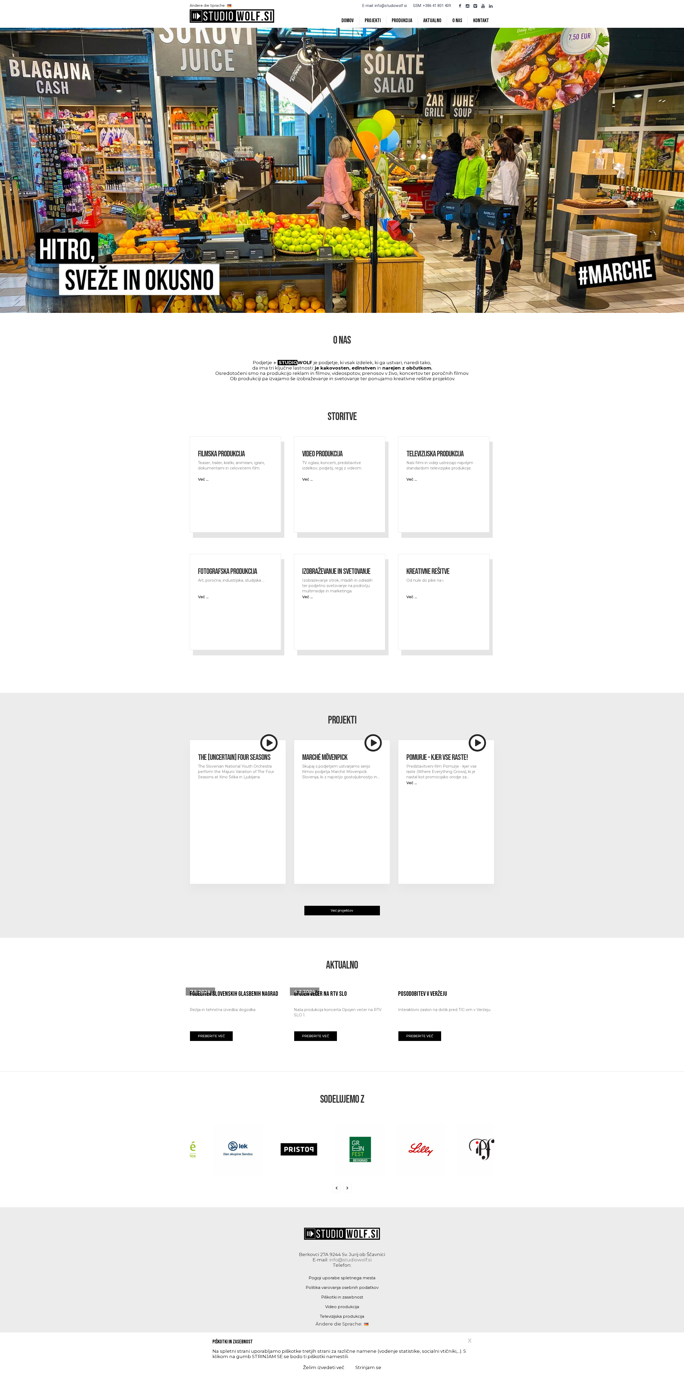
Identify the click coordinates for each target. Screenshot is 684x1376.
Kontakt (481, 20)
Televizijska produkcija (342, 1316)
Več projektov (342, 910)
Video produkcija (342, 1306)
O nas (457, 20)
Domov (347, 20)
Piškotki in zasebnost (342, 1297)
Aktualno (432, 20)
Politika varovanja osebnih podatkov (342, 1287)
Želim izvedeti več (323, 1367)
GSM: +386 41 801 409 (432, 5)
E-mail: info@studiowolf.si (384, 5)
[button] (211, 1036)
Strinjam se (368, 1367)
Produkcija (402, 20)
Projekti (373, 20)
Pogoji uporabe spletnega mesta (342, 1277)
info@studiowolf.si (350, 1259)
